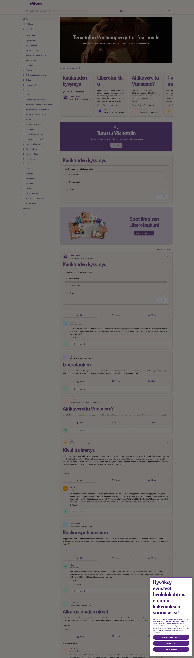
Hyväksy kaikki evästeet (171, 637)
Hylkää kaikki (171, 643)
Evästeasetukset (171, 649)
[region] (171, 616)
